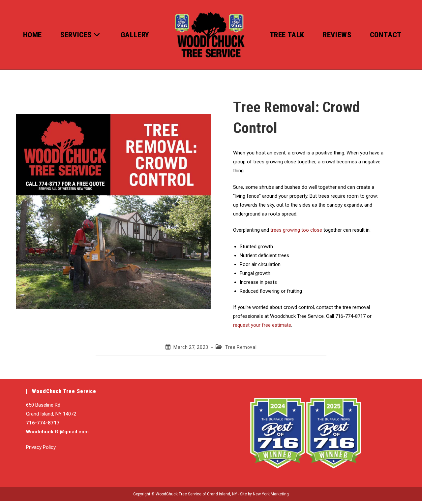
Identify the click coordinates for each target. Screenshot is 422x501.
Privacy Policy (41, 447)
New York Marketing (271, 494)
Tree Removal (240, 347)
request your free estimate (262, 325)
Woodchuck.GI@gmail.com (57, 432)
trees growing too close (296, 230)
